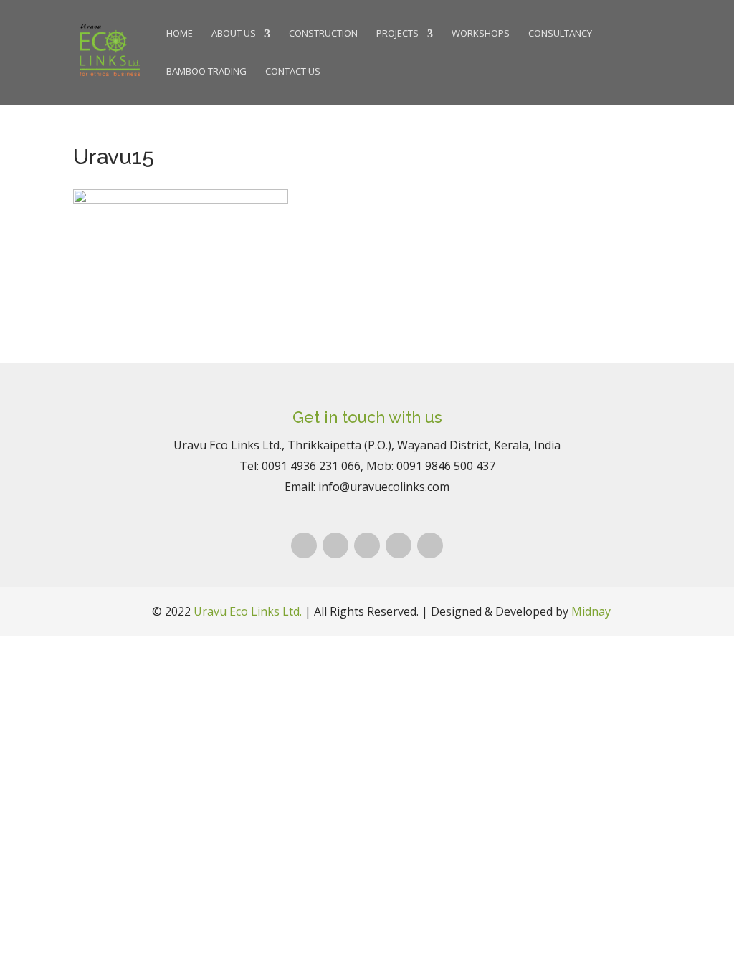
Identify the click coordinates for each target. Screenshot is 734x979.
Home (179, 34)
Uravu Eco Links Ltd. (248, 611)
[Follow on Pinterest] (367, 545)
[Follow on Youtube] (430, 545)
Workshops (481, 34)
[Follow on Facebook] (304, 545)
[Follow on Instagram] (335, 545)
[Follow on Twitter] (398, 545)
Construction (323, 34)
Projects (397, 34)
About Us (233, 34)
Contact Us (292, 72)
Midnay (591, 611)
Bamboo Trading (206, 72)
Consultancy (560, 34)
